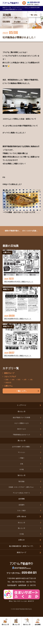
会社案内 (21, 505)
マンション (21, 452)
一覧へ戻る (33, 15)
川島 (31, 379)
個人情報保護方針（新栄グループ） (21, 546)
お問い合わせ (21, 516)
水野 (25, 379)
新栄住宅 (8, 382)
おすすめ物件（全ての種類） (21, 446)
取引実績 (21, 481)
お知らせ (21, 540)
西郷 (6, 379)
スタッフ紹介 (21, 510)
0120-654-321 (35, 2)
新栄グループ (9, 373)
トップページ (21, 405)
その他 (21, 469)
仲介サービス (21, 429)
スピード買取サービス (21, 423)
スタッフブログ (10, 376)
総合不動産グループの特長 (21, 417)
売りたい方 (21, 522)
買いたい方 (21, 528)
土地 (21, 464)
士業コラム (8, 386)
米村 (13, 379)
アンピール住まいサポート (21, 493)
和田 (19, 379)
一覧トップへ (21, 391)
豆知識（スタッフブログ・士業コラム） (21, 487)
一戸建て (21, 458)
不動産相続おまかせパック (21, 434)
